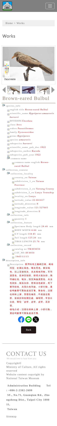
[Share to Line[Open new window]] (28, 319)
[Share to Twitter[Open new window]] (36, 319)
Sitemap (11, 416)
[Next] (53, 90)
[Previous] (4, 90)
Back (28, 329)
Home (9, 23)
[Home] (7, 6)
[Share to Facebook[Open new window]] (21, 319)
